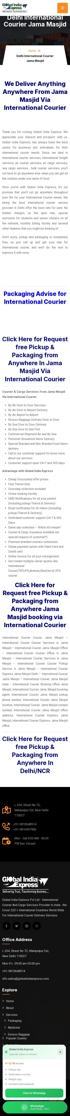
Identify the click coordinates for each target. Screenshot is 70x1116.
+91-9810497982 (24, 829)
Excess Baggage (19, 1034)
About (10, 1008)
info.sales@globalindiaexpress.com (25, 978)
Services (12, 1015)
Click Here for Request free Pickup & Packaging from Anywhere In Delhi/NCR (35, 755)
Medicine (14, 1027)
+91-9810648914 (24, 824)
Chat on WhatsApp (34, 1093)
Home (32, 51)
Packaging (14, 1020)
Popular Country (16, 1038)
